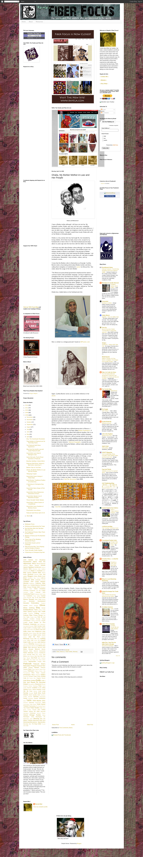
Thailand (25, 706)
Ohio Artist (26, 659)
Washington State (28, 718)
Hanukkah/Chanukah (28, 626)
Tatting (43, 702)
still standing (105, 447)
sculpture (34, 687)
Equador (25, 605)
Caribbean (31, 583)
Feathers (30, 613)
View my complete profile (40, 807)
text (105, 138)
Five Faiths (26, 617)
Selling (43, 687)
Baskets (35, 572)
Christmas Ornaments (29, 590)
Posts (104, 109)
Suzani (25, 698)
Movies (43, 649)
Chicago (29, 587)
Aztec (44, 570)
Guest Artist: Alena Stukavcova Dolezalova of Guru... (35, 492)
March (29, 516)
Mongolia (31, 649)
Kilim (35, 638)
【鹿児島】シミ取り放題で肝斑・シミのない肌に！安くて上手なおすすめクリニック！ (110, 486)
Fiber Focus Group (36, 615)
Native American (28, 652)
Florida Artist (33, 617)
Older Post (90, 724)
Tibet (24, 707)
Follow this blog (110, 196)
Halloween (42, 624)
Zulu (27, 725)
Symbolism (42, 698)
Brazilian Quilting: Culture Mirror (35, 461)
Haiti (38, 624)
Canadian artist (28, 581)
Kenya (31, 638)
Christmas (42, 588)
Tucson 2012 (36, 709)
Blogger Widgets (33, 393)
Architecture (37, 567)
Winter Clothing (27, 720)
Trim (41, 707)
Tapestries (31, 702)
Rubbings (35, 686)
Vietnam (25, 715)
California (43, 578)
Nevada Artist (31, 654)
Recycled (42, 682)
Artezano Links (27, 570)
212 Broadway (40, 560)
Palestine (43, 667)
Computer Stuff (38, 594)
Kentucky (26, 638)
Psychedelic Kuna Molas (33, 510)
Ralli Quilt (26, 682)
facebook (35, 611)
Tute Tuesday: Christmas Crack (110, 528)
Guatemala (33, 624)
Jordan (25, 636)
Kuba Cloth (30, 640)
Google (39, 37)
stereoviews (42, 696)
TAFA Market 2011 (38, 700)
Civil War (38, 590)
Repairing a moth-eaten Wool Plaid (113, 563)
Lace (32, 642)
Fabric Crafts (42, 609)
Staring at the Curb (107, 435)
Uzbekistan (32, 713)
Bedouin (36, 574)
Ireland (43, 633)
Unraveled (105, 301)
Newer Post (55, 724)
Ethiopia (36, 605)
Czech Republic (27, 597)
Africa (34, 563)
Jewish (43, 635)
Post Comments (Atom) (65, 727)
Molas (25, 649)
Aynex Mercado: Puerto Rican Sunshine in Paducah (34, 457)
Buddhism (30, 578)
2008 (26, 415)
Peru (33, 673)
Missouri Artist (41, 647)
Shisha (34, 689)
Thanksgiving (32, 706)
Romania (25, 686)
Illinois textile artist (40, 629)
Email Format (105, 133)
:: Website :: (103, 80)
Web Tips (42, 718)
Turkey (43, 709)
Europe (43, 608)
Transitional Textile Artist (109, 540)
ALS (35, 37)
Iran (38, 633)
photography (27, 674)
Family (25, 613)
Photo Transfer (40, 672)
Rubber (30, 686)
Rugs (40, 686)
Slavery (35, 691)
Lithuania (25, 644)
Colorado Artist (40, 592)
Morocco (62, 651)
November (30, 419)
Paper (30, 669)
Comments (105, 113)
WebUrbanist (106, 357)
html (105, 136)
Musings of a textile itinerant (110, 283)
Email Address (106, 128)
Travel (28, 708)
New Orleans (31, 656)
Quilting (33, 680)
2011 (26, 408)
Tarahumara (38, 702)
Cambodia (37, 579)
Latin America (41, 642)
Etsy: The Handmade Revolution (35, 439)
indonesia (25, 633)
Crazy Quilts (36, 595)
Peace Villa (42, 671)
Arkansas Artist (36, 569)
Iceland (28, 629)
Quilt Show (26, 680)
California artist (28, 579)
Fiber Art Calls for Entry (109, 372)
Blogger (79, 843)
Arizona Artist (27, 569)
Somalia (31, 693)
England (43, 603)
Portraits (31, 676)
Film (44, 615)
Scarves (29, 687)
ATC (36, 570)
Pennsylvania (26, 672)
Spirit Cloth (105, 446)
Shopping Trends (40, 689)
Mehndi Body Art (27, 645)
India (25, 631)
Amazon (37, 565)
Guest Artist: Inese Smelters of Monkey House (34, 507)
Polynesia (25, 676)
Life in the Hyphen (107, 434)
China (35, 588)
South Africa (37, 693)
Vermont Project (41, 713)
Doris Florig (38, 599)
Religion (25, 684)
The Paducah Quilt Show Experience (33, 446)
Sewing (25, 689)
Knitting (42, 638)
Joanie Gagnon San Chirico (110, 508)
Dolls (43, 597)
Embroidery (35, 603)
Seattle (39, 687)
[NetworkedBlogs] (109, 193)
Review (43, 684)
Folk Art (40, 617)
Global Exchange (35, 620)
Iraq (40, 633)
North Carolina (41, 658)
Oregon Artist (41, 661)
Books (40, 576)
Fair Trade (41, 611)
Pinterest (38, 674)
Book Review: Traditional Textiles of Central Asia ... (35, 481)
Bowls (43, 576)
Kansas (43, 636)
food (44, 617)
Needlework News (107, 267)
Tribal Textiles (68, 651)
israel (31, 635)
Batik (39, 572)
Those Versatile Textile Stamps (35, 500)
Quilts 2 (43, 680)
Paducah (27, 664)
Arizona (43, 567)
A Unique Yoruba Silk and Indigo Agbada (115, 627)
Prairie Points (36, 676)
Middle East (27, 647)
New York (42, 656)
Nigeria (28, 658)
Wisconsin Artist (37, 720)
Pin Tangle (105, 409)
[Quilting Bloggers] (107, 663)
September (30, 424)
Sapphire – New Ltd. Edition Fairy (110, 316)
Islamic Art (26, 635)
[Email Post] (81, 651)
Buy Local (36, 578)
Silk (24, 691)
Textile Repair (33, 704)
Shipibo (30, 689)
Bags (24, 572)
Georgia (38, 618)
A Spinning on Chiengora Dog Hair (35, 552)
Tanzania (25, 702)
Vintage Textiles (35, 715)
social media (41, 691)
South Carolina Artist (34, 694)
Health (25, 627)
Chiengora (42, 587)
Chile (30, 588)
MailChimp (115, 145)
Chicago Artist (36, 587)
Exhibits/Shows (28, 610)
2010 (26, 410)
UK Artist (36, 711)
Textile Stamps (41, 704)
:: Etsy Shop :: (104, 83)
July (28, 429)
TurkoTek (57, 507)
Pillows (33, 674)
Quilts (38, 680)
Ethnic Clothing (28, 608)
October (29, 422)
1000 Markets (28, 560)
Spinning (35, 696)
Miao (44, 645)
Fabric (36, 610)
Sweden (36, 698)
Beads (25, 574)
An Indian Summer (107, 607)
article (78, 267)
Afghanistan (27, 563)
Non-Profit (34, 658)
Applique (31, 567)
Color (31, 592)
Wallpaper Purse (29, 524)
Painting (30, 667)
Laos (35, 642)
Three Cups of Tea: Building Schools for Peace (33, 540)
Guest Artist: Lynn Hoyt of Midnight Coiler (33, 453)
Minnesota (34, 647)
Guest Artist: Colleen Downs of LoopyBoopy (35, 503)
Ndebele (36, 652)
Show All (118, 655)
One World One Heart (35, 659)
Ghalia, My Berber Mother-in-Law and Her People (35, 470)
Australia (39, 571)
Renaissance (32, 684)
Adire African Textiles (108, 624)
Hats (35, 626)
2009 (26, 412)
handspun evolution (107, 303)
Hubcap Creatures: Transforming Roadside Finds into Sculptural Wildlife (110, 270)
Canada (43, 579)
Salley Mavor (106, 315)
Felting (36, 613)
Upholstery (25, 713)
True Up (104, 327)
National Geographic (75, 442)
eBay (24, 601)
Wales (43, 715)
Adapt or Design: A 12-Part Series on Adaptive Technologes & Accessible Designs (110, 360)
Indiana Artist (30, 631)
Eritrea (30, 605)
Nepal (24, 654)
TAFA (29, 700)
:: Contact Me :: (104, 76)
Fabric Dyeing (27, 611)
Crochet (43, 596)
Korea (24, 640)
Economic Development (37, 601)
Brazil (25, 578)
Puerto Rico (33, 678)
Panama (25, 669)
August (29, 427)
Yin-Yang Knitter (36, 724)
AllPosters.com (85, 342)
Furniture (32, 618)
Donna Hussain (28, 599)
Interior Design (32, 633)
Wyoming (25, 724)
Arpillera (43, 569)
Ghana (43, 618)
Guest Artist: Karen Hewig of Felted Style (34, 477)
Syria (24, 700)
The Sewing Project (40, 706)
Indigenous (38, 631)
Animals (43, 565)
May (28, 434)
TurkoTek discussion (70, 479)
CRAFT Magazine (107, 452)
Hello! (112, 608)
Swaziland (30, 698)
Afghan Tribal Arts (39, 561)
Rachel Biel (38, 804)
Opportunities (32, 661)
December (30, 417)
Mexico (41, 645)
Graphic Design (28, 622)
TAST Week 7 (105, 410)
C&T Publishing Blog (108, 483)
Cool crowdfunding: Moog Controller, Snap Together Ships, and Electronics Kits (110, 455)
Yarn (30, 724)
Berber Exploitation (84, 430)
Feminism (43, 613)
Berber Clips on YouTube (33, 467)
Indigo (43, 631)
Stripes (104, 343)
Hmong (43, 627)
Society (25, 693)
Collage (43, 590)
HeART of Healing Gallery (34, 627)
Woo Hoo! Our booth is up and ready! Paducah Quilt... (35, 450)
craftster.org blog (107, 526)
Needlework (42, 652)
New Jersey (39, 654)
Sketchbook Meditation (108, 645)
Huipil (24, 629)
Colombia (25, 592)
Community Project (28, 594)
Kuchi (35, 640)
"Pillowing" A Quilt (31, 474)
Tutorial (25, 711)
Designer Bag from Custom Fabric (114, 543)
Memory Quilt (35, 645)
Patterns (37, 671)
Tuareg (29, 709)
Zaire (24, 725)
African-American (41, 563)
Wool (44, 720)
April (28, 436)
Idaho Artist (33, 629)
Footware (25, 618)
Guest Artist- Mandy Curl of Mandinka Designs (34, 496)
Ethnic (58, 651)
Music (30, 651)
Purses (43, 678)
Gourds (43, 620)
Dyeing (43, 599)
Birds (40, 574)
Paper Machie (35, 669)
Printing (43, 676)
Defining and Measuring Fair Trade (35, 526)
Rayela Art (34, 682)
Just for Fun (34, 637)
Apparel (25, 567)
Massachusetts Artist (40, 644)
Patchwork (31, 671)
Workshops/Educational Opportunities (34, 722)
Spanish (30, 696)
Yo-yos (43, 724)
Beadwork (30, 574)
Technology (26, 704)
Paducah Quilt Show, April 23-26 (35, 513)
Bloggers (30, 576)
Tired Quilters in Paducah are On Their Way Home (35, 442)
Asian (33, 571)
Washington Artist (28, 716)
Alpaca (31, 565)
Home (24, 21)
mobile (105, 140)
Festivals (25, 615)
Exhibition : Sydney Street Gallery (114, 286)
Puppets (39, 678)
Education (26, 603)
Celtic (28, 585)
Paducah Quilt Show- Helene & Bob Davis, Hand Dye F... (35, 464)
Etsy (38, 608)
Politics (43, 674)
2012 (26, 405)
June (28, 432)
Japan (35, 635)
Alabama (25, 565)
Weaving (75, 651)
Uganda (31, 711)
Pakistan (36, 667)
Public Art (26, 678)
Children (25, 588)
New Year (37, 656)
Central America (35, 585)
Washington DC (40, 716)
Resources (39, 21)
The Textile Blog (106, 389)
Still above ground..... (107, 423)
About (31, 21)
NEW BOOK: (114, 390)
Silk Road (29, 691)
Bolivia (35, 576)
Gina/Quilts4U (26, 620)
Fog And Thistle (106, 469)
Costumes (29, 596)
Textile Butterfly (106, 421)
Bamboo (29, 572)
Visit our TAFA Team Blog (30, 307)
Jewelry (39, 635)
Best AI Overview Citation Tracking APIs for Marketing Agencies (109, 330)
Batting (43, 572)
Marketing (31, 644)
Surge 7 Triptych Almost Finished (115, 511)
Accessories (27, 561)
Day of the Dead (37, 597)
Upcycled (43, 711)
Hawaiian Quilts (41, 626)
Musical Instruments (39, 651)
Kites (38, 638)
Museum (25, 651)
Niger (24, 658)
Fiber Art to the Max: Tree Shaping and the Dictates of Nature (34, 547)
